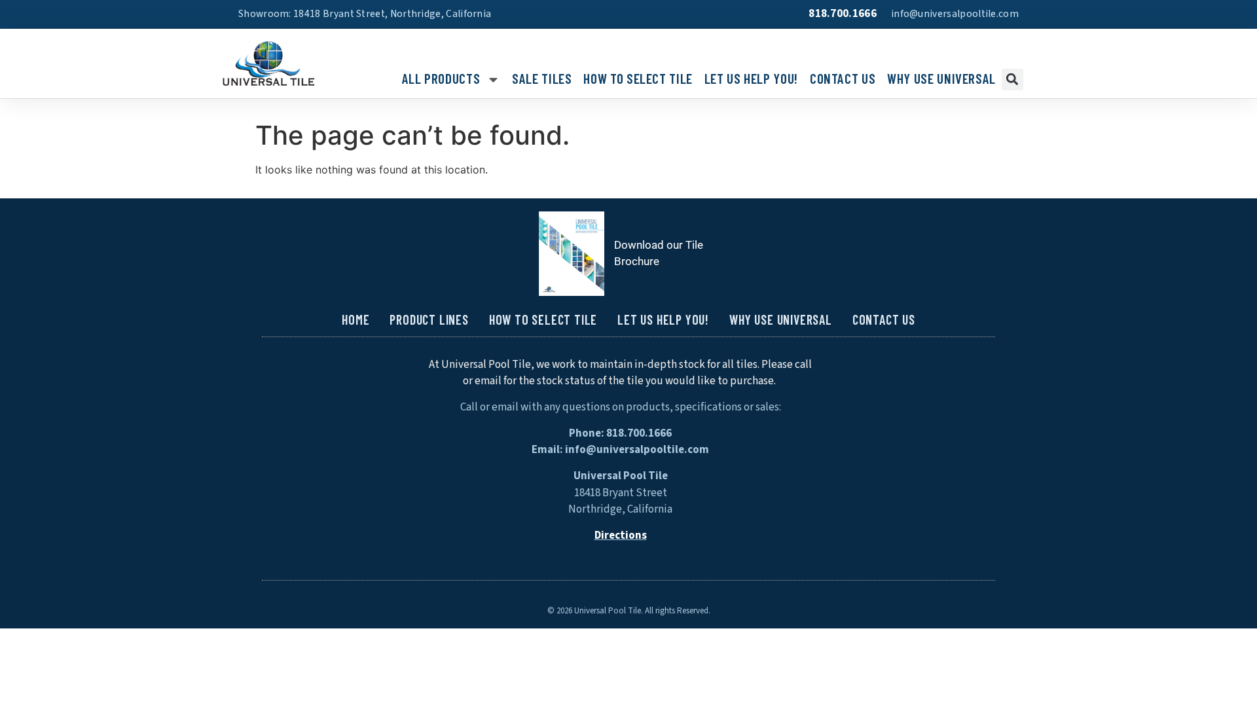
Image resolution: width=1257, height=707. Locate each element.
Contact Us (842, 78)
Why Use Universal (941, 78)
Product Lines (429, 319)
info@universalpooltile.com (955, 14)
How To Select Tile (637, 78)
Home (355, 319)
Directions (620, 535)
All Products (441, 78)
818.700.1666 (843, 14)
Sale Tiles (542, 78)
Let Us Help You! (751, 78)
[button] (1012, 79)
